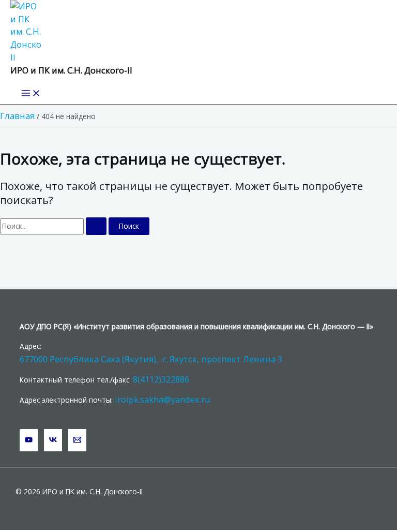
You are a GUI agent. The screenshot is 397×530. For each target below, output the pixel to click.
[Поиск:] (54, 226)
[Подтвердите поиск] (96, 226)
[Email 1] (77, 440)
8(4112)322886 (161, 379)
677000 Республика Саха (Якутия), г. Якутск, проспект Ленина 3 (151, 359)
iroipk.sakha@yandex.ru (162, 399)
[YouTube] (29, 440)
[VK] (53, 440)
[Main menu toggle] (31, 94)
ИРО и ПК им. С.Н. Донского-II (71, 70)
